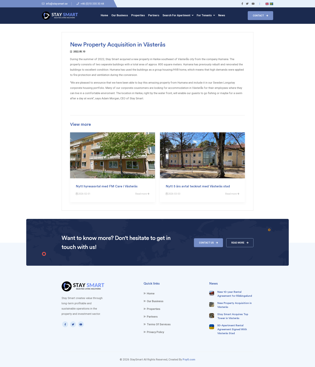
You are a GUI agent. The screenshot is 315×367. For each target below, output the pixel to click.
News (221, 15)
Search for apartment (177, 15)
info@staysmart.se (56, 3)
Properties (138, 15)
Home (104, 15)
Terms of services (159, 324)
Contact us (206, 242)
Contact (258, 15)
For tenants (204, 15)
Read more (238, 242)
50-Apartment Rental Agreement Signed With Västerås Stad (232, 329)
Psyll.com (189, 359)
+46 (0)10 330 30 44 (92, 3)
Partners (153, 15)
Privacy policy (155, 332)
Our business (119, 15)
